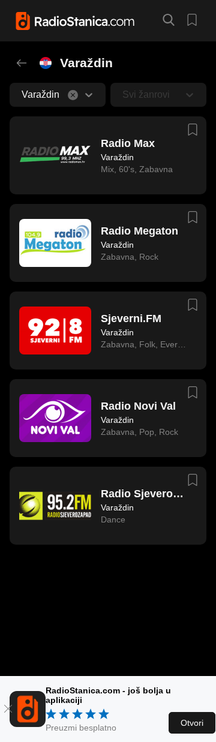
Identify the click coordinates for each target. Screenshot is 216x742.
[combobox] (23, 94)
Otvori (192, 723)
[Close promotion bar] (8, 709)
